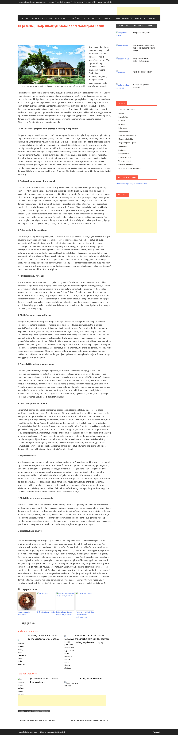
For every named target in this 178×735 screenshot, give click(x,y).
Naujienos (122, 146)
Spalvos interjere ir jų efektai (46, 612)
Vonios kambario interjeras (45, 2)
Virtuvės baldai (91, 2)
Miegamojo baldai (104, 2)
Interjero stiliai (92, 18)
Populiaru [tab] (123, 26)
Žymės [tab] (151, 26)
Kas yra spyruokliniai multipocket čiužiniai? (141, 59)
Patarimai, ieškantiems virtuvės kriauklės (37, 720)
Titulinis (23, 18)
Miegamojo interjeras (26, 2)
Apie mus (153, 18)
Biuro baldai (123, 117)
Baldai (107, 18)
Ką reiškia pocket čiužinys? (143, 72)
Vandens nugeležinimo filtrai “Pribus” (25, 613)
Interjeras (60, 18)
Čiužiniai (76, 18)
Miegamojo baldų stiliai (141, 32)
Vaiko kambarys (78, 2)
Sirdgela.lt (61, 732)
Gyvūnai (121, 124)
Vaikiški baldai (124, 153)
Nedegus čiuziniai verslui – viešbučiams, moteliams (64, 613)
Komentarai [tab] (137, 26)
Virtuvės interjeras (126, 164)
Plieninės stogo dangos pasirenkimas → (132, 183)
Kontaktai (140, 18)
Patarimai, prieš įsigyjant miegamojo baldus (89, 720)
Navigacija (156, 732)
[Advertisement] (138, 11)
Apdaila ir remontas (63, 2)
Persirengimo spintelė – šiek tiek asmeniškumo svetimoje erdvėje (85, 614)
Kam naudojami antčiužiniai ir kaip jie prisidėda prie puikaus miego (144, 48)
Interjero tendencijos (127, 135)
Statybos (122, 150)
